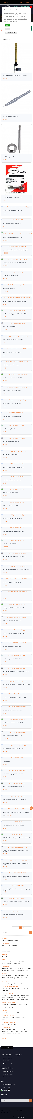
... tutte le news (6, 1087)
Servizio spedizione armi (9, 1084)
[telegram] (4, 1090)
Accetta (7, 25)
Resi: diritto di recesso (8, 1077)
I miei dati (27, 2)
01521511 (6, 2)
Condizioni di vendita (8, 1074)
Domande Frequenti (8, 1071)
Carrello (20, 2)
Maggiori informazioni (11, 32)
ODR (13, 1117)
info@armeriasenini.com (11, 1063)
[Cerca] (30, 932)
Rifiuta (7, 29)
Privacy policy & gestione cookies (23, 1117)
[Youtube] (9, 1090)
